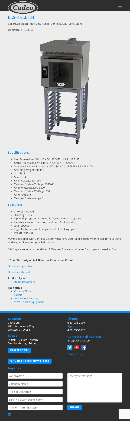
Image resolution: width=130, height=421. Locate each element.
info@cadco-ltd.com (78, 340)
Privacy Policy (75, 354)
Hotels (18, 295)
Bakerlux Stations (24, 281)
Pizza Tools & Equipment (29, 302)
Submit (75, 407)
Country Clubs (22, 291)
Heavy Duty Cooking (26, 298)
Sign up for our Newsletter (29, 361)
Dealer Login (19, 350)
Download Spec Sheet (21, 266)
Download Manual (19, 272)
